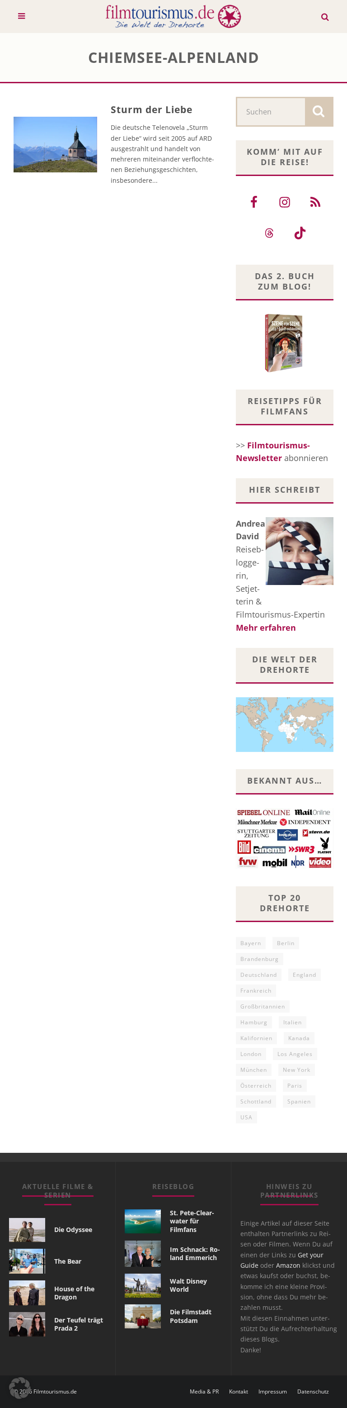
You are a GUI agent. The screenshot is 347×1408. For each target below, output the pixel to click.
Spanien (299, 1101)
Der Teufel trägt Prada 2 (78, 1324)
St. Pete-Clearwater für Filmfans (192, 1220)
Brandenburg (259, 959)
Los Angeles (295, 1054)
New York (296, 1070)
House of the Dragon (74, 1292)
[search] (318, 111)
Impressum (272, 1391)
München (253, 1070)
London (251, 1054)
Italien (292, 1022)
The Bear (67, 1261)
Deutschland (258, 975)
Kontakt (238, 1391)
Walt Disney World (188, 1285)
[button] (20, 1388)
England (304, 975)
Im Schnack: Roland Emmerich (195, 1253)
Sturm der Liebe (152, 109)
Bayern (250, 943)
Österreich (256, 1085)
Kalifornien (256, 1038)
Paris (294, 1085)
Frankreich (256, 990)
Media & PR (204, 1391)
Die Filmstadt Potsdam (190, 1316)
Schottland (256, 1101)
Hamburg (253, 1022)
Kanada (299, 1038)
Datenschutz (313, 1391)
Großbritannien (262, 1006)
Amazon (288, 1265)
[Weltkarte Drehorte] (284, 748)
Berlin (286, 943)
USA (246, 1117)
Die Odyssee (73, 1229)
